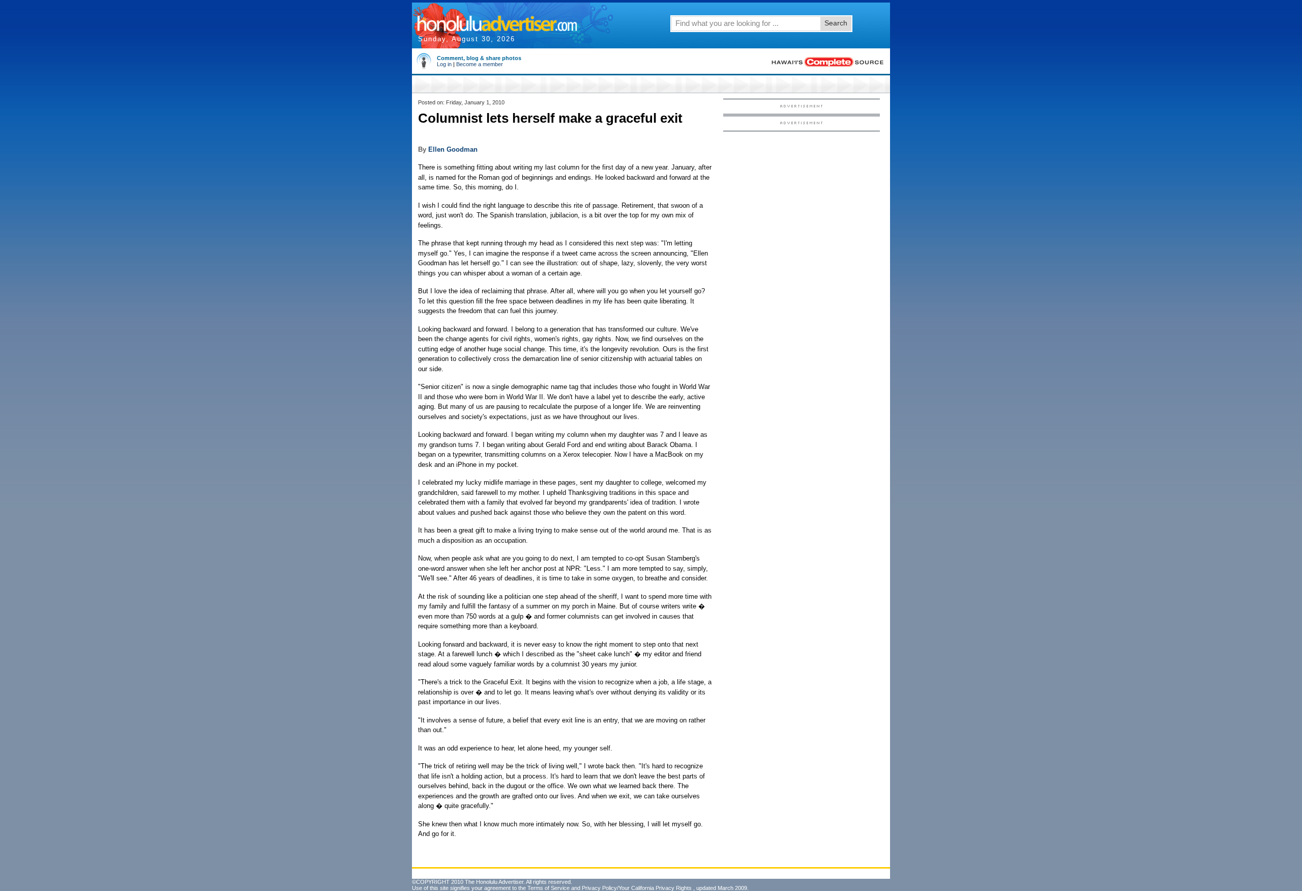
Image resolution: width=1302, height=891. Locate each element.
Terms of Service (548, 888)
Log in (444, 64)
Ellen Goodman (453, 149)
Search (835, 23)
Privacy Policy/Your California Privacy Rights (637, 888)
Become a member (479, 64)
